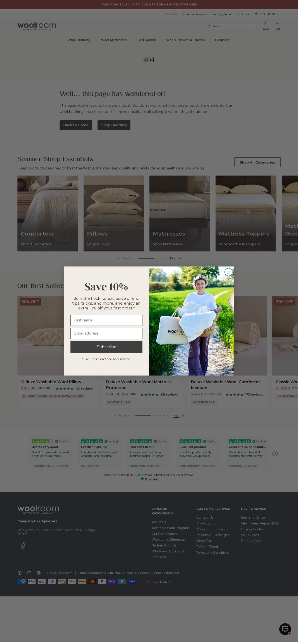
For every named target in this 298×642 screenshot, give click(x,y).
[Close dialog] (228, 272)
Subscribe (106, 347)
